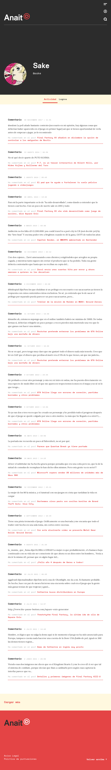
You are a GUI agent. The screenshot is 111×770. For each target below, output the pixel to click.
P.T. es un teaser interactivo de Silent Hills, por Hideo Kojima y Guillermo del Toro (53, 164)
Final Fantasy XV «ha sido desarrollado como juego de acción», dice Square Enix (54, 212)
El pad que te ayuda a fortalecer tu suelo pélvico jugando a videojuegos (52, 183)
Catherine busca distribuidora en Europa (61, 592)
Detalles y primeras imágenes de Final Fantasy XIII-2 (69, 676)
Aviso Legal (11, 755)
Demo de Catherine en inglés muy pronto (60, 646)
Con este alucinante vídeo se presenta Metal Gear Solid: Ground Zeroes (52, 531)
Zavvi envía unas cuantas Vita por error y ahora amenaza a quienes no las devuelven (51, 270)
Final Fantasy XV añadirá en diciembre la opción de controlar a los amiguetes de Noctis (53, 139)
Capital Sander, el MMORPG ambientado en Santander (67, 239)
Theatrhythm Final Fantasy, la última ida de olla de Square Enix (53, 616)
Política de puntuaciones (20, 759)
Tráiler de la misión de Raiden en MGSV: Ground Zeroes (69, 301)
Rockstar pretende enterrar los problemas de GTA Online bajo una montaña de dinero (55, 332)
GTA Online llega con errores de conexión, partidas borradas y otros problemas (53, 393)
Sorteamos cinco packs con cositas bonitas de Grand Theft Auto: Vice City (53, 502)
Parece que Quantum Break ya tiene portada (62, 446)
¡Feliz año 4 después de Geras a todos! (60, 562)
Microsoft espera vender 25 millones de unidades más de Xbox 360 (55, 474)
